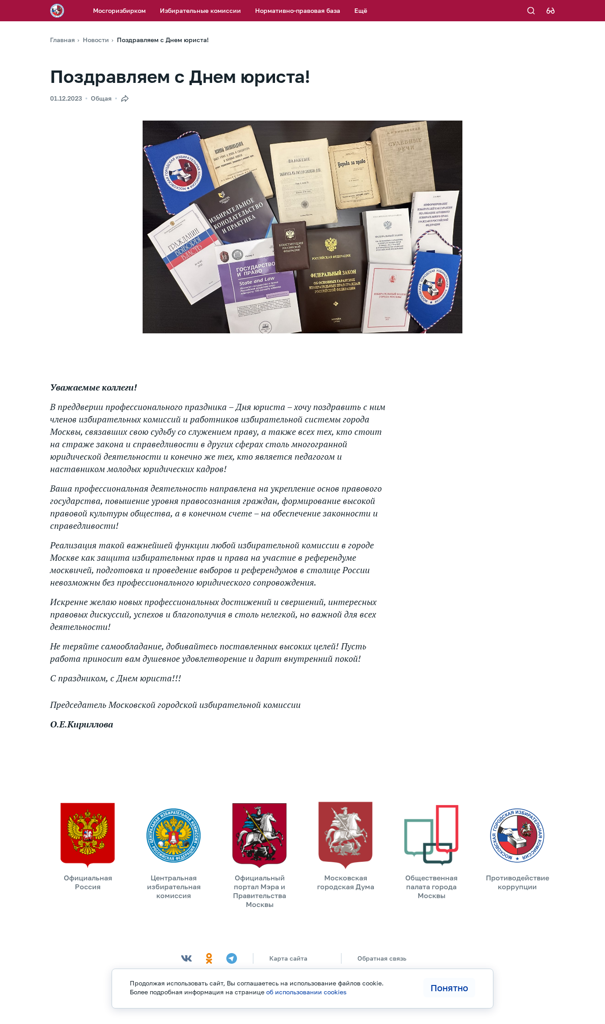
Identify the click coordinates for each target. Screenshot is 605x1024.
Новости (96, 39)
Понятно (449, 987)
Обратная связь (382, 958)
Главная (62, 39)
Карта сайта (288, 958)
